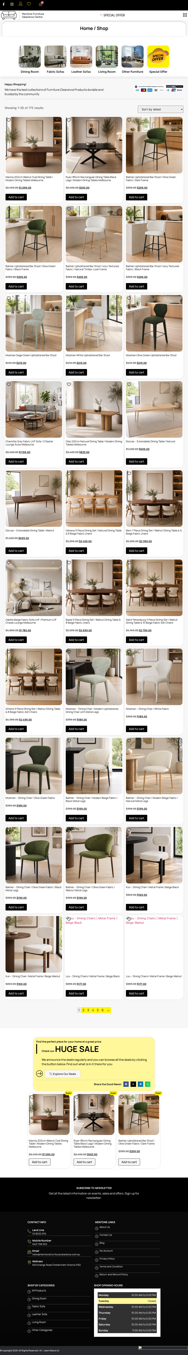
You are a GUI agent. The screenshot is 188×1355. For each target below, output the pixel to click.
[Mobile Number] (59, 1242)
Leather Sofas (81, 57)
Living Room (107, 57)
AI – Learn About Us (49, 1350)
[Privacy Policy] (128, 1261)
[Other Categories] (59, 1332)
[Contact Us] (128, 1237)
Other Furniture (133, 57)
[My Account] (128, 1253)
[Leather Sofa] (59, 1316)
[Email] (59, 1252)
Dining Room (30, 57)
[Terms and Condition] (128, 1269)
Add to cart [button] (16, 197)
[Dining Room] (30, 57)
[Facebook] (3, 4)
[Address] (59, 1263)
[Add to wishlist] (9, 120)
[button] (185, 15)
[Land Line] (59, 1232)
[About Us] (128, 1229)
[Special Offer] (113, 15)
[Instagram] (12, 4)
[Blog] (128, 1245)
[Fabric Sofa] (59, 1308)
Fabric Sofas (55, 57)
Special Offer (158, 57)
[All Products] (59, 1292)
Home (86, 28)
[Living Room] (107, 57)
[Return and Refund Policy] (128, 1276)
